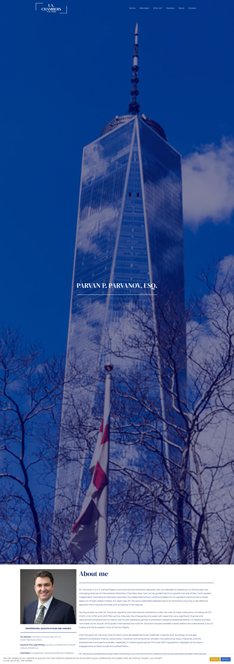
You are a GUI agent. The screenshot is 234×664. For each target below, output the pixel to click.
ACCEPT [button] (214, 659)
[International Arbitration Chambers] (51, 8)
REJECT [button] (225, 659)
